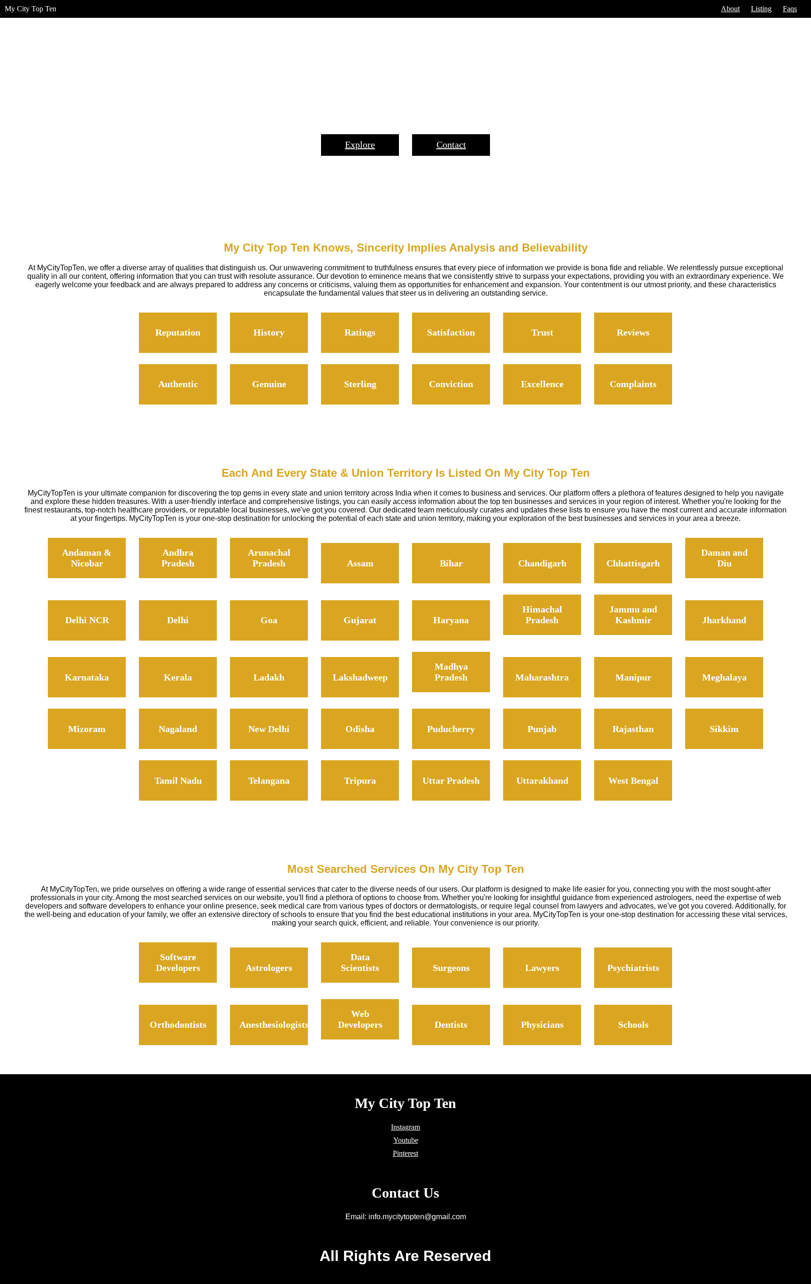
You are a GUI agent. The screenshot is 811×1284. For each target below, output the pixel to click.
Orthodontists (178, 1024)
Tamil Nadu (178, 780)
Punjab (542, 729)
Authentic (178, 384)
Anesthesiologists (274, 1024)
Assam (360, 563)
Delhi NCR (87, 620)
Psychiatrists (633, 968)
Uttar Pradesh (451, 780)
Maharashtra (542, 677)
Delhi (178, 620)
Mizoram (87, 729)
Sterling (360, 384)
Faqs (790, 9)
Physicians (542, 1024)
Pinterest (405, 1153)
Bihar (451, 563)
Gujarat (360, 620)
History (268, 332)
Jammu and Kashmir (633, 614)
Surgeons (451, 968)
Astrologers (268, 968)
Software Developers (178, 962)
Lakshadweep (360, 677)
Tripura (360, 780)
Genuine (269, 384)
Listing (761, 9)
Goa (268, 620)
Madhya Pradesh (451, 671)
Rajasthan (633, 729)
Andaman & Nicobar (87, 557)
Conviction (451, 384)
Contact (451, 144)
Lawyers (542, 968)
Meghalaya (724, 677)
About (730, 9)
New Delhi (269, 729)
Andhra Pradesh (177, 557)
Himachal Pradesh (542, 614)
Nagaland (178, 729)
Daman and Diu (724, 557)
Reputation (177, 332)
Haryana (451, 620)
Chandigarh (542, 563)
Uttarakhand (542, 780)
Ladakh (268, 677)
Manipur (633, 677)
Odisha (360, 729)
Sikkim (724, 729)
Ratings (359, 332)
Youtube (405, 1140)
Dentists (451, 1024)
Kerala (178, 677)
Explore (360, 144)
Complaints (633, 384)
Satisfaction (451, 332)
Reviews (633, 332)
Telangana (269, 780)
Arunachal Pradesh (269, 557)
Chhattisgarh (633, 563)
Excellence (542, 384)
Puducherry (451, 729)
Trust (542, 332)
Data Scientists (360, 962)
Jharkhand (724, 620)
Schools (633, 1024)
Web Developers (360, 1019)
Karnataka (87, 677)
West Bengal (633, 780)
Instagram (405, 1127)
